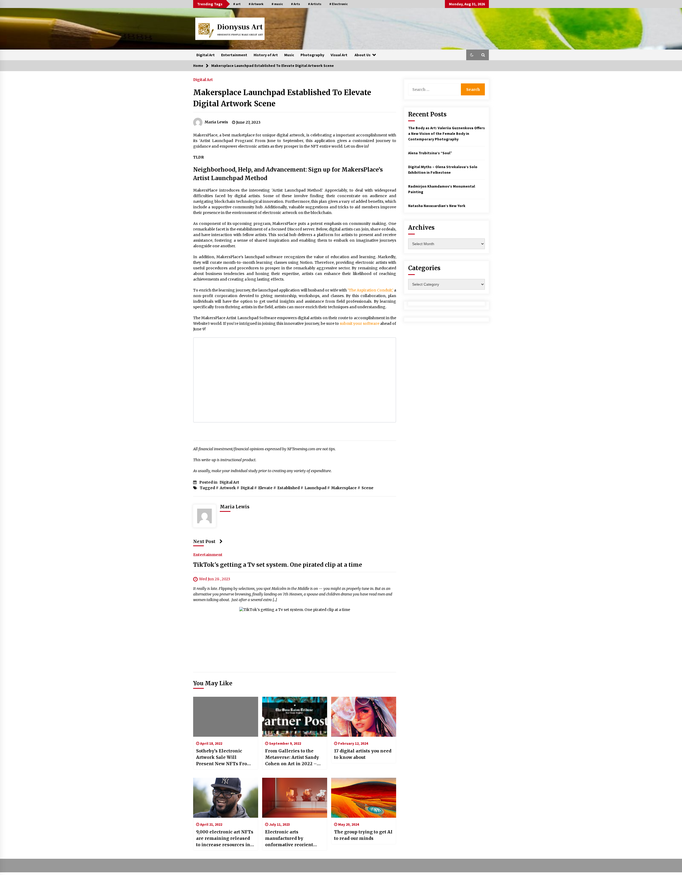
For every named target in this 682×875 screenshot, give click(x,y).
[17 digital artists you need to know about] (363, 717)
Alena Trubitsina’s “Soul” (430, 153)
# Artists (314, 4)
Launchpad (315, 487)
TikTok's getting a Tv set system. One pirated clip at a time (277, 564)
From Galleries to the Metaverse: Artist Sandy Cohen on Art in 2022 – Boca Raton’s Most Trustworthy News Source (294, 757)
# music (277, 4)
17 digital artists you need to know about (362, 754)
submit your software (359, 323)
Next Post (204, 541)
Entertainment (234, 54)
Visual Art (339, 54)
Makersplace (344, 487)
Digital (247, 487)
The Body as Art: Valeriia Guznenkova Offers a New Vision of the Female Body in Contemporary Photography (446, 133)
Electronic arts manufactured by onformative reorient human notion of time (289, 838)
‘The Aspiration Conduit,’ (370, 290)
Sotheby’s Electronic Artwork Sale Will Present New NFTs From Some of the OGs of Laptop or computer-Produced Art (223, 757)
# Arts (295, 4)
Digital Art (205, 54)
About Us (363, 54)
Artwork (228, 487)
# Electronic (338, 4)
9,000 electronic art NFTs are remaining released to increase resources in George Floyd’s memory (224, 838)
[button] (471, 55)
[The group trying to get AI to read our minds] (363, 798)
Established (288, 487)
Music (289, 54)
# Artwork (256, 4)
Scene (368, 487)
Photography (312, 54)
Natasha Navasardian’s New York (436, 205)
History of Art (266, 54)
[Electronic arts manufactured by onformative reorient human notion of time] (294, 798)
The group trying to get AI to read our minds (363, 835)
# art (237, 4)
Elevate (265, 487)
